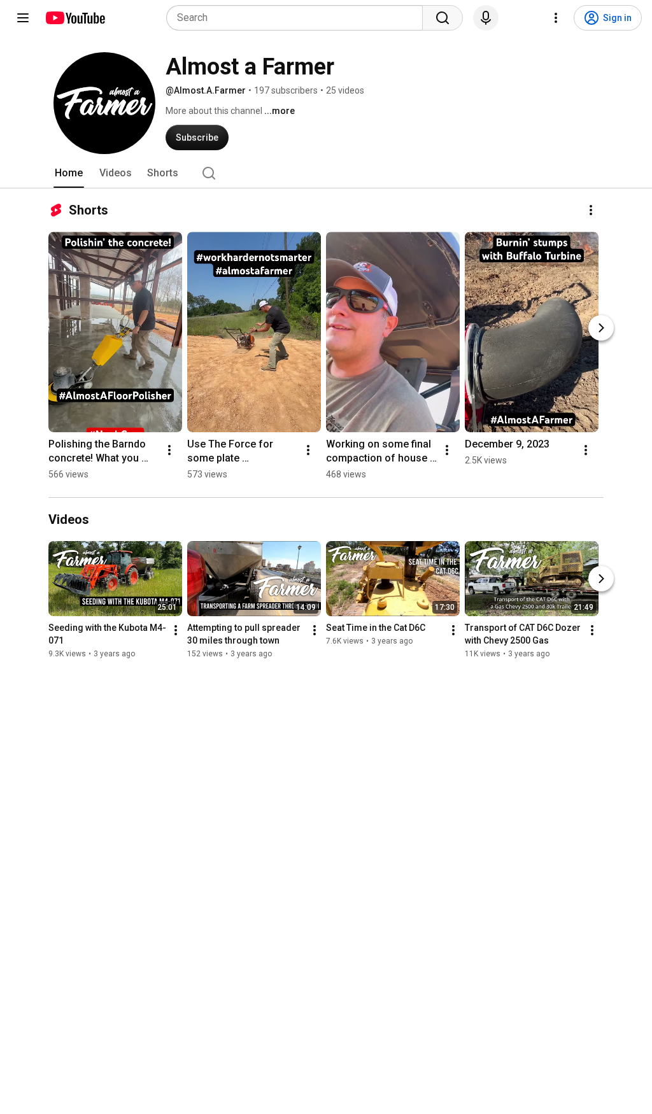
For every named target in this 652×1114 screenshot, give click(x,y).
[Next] (601, 328)
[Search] (442, 18)
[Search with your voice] (486, 18)
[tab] (68, 173)
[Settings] (555, 17)
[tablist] (326, 173)
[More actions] (591, 210)
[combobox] (298, 17)
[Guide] (23, 17)
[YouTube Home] (75, 18)
